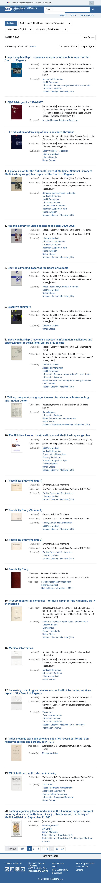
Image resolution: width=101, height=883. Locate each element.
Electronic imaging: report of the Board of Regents (37, 267)
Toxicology (47, 712)
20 (86, 46)
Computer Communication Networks (58, 193)
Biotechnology (49, 412)
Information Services (52, 202)
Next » (33, 46)
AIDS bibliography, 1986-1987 (25, 102)
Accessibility (82, 866)
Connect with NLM (13, 863)
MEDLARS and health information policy (33, 773)
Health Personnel (50, 82)
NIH (46, 879)
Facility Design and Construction (57, 493)
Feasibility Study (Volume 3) (25, 539)
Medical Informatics (51, 196)
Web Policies (58, 863)
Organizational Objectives (54, 454)
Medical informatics (21, 648)
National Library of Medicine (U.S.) (58, 91)
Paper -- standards (51, 631)
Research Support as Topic (54, 209)
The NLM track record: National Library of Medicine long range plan (49, 435)
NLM (40, 879)
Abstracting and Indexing (53, 791)
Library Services (49, 624)
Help (73, 15)
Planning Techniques (51, 457)
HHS (51, 879)
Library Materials (50, 832)
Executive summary (19, 306)
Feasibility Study (19, 569)
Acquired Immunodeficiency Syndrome (60, 120)
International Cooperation (53, 205)
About (63, 15)
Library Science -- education (55, 151)
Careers (79, 870)
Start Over (11, 23)
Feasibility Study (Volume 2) (25, 510)
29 (62, 849)
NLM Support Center (85, 863)
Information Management (53, 241)
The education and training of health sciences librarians (40, 132)
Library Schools (49, 157)
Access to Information (52, 79)
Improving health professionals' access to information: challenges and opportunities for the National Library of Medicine (48, 341)
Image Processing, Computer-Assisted (60, 286)
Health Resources (50, 199)
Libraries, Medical (50, 154)
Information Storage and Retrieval (57, 797)
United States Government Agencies (59, 418)
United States (48, 160)
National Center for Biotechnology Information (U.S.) (66, 424)
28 (57, 849)
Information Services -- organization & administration (66, 85)
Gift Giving (47, 829)
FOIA (54, 866)
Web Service (87, 15)
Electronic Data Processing (54, 794)
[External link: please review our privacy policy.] (7, 869)
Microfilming (48, 628)
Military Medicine (50, 753)
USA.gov (59, 879)
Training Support (49, 212)
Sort (67, 46)
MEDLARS (47, 784)
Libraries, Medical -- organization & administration (65, 621)
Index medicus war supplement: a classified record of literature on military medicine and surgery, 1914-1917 (47, 740)
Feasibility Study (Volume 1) (25, 480)
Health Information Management (57, 788)
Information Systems (52, 88)
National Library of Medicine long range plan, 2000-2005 (41, 225)
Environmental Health (52, 715)
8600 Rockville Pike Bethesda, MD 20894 (38, 869)
